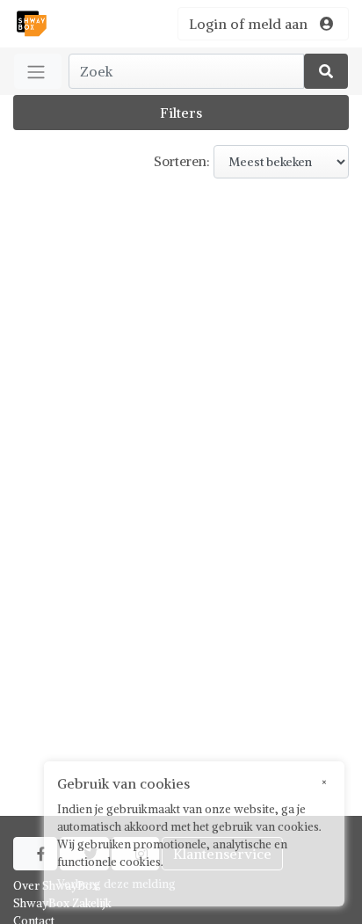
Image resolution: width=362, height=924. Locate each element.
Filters (181, 112)
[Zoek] (326, 71)
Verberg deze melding (116, 884)
